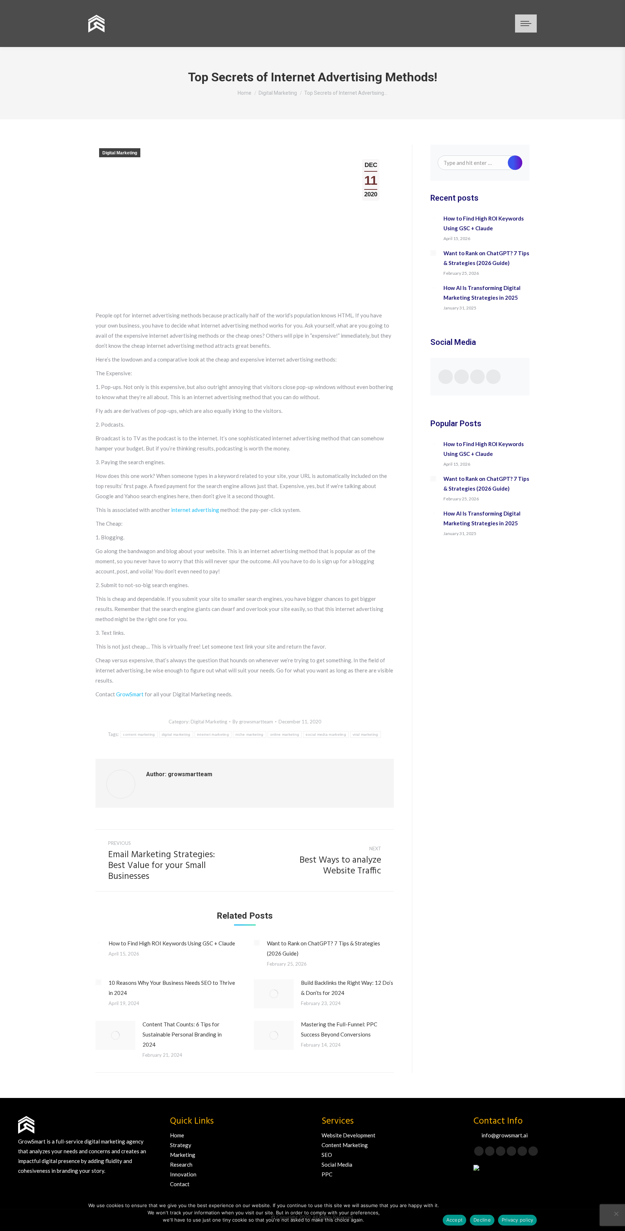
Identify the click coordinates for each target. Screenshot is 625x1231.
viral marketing (365, 734)
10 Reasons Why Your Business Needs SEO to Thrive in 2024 (172, 987)
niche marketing (249, 734)
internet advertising (195, 509)
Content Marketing (345, 1145)
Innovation (183, 1174)
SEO (327, 1154)
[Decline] (616, 1213)
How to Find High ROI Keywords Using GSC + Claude (172, 943)
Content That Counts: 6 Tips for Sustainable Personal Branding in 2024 (182, 1034)
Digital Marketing (119, 152)
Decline (482, 1220)
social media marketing (326, 734)
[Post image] (98, 943)
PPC (327, 1174)
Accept (454, 1220)
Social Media (337, 1164)
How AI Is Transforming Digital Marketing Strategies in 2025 (481, 293)
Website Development (348, 1135)
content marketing (139, 734)
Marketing (182, 1154)
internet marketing (213, 734)
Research (181, 1164)
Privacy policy (517, 1220)
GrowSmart (130, 694)
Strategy (180, 1145)
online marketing (284, 734)
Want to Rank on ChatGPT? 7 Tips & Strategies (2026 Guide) (323, 948)
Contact (180, 1184)
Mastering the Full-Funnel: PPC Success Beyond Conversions (339, 1029)
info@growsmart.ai (504, 1135)
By (253, 722)
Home (177, 1135)
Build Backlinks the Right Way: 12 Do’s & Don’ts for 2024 (347, 987)
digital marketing (176, 734)
